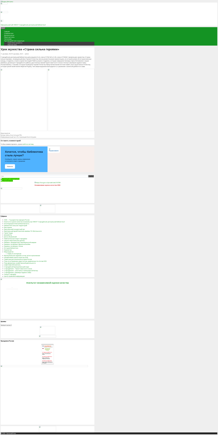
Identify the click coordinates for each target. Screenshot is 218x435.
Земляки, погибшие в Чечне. (13, 246)
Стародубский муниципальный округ (16, 267)
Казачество (8, 250)
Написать (10, 166)
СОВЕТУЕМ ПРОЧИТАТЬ (12, 265)
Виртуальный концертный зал (14, 229)
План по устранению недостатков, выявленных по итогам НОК (25, 261)
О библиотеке (8, 33)
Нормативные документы (14, 43)
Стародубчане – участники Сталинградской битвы (21, 271)
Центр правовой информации (14, 276)
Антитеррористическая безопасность (16, 224)
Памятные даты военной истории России (18, 259)
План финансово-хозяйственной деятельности (20, 263)
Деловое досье (9, 35)
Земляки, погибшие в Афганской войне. (17, 244)
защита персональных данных (14, 240)
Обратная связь (9, 37)
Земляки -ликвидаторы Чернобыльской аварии (20, 242)
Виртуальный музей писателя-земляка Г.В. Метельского (23, 231)
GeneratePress (11, 433)
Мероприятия (5, 133)
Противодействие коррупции (14, 41)
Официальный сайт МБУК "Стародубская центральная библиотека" (23, 25)
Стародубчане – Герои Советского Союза (18, 269)
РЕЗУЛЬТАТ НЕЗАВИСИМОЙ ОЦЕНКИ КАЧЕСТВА (47, 283)
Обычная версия (7, 181)
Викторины (8, 227)
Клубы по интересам (14, 254)
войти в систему (28, 144)
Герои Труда (8, 233)
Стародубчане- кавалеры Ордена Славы (17, 272)
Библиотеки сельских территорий (15, 225)
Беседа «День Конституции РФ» (11, 135)
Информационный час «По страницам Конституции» (18, 137)
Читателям (7, 39)
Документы (8, 235)
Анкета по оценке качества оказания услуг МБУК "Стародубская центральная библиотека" (34, 222)
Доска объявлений (10, 237)
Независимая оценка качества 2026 (16, 257)
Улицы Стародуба (10, 274)
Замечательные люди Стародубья (15, 239)
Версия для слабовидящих (11, 179)
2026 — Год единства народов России (16, 220)
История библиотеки (11, 248)
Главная (7, 31)
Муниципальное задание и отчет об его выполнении (22, 256)
